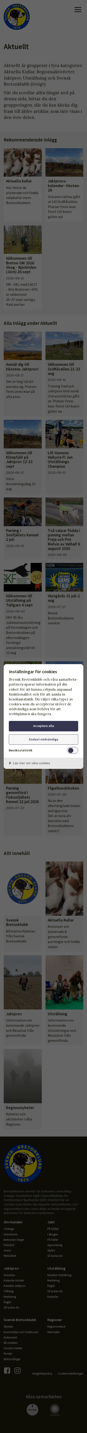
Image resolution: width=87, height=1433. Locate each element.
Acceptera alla (43, 726)
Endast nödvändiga (43, 739)
